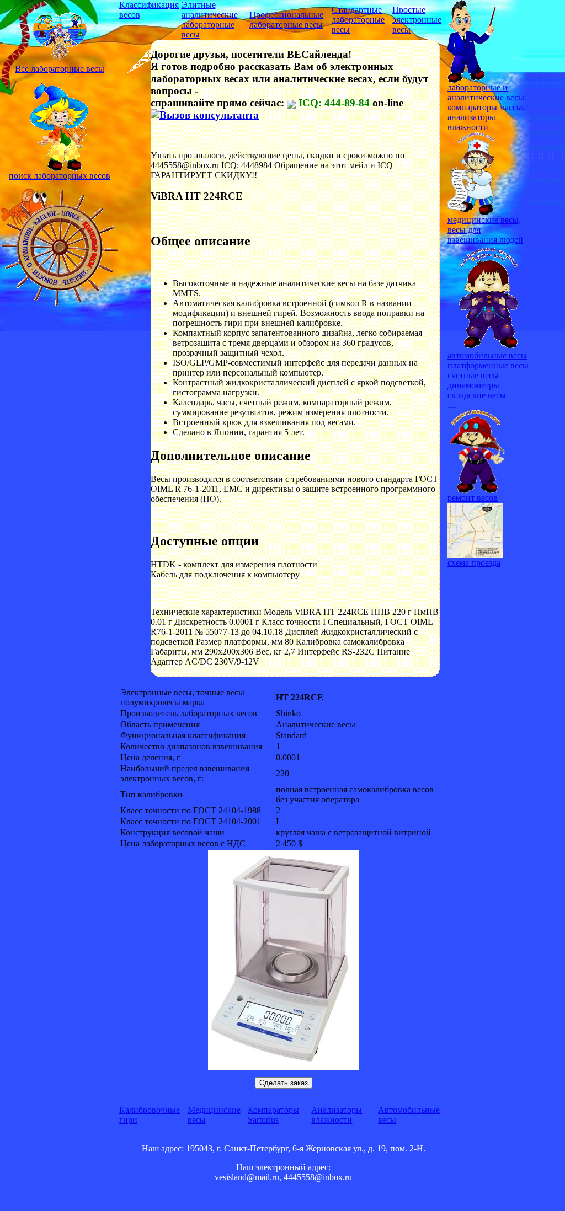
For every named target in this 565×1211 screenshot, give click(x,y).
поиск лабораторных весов (59, 175)
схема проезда (473, 562)
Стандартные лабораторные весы (358, 19)
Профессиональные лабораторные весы (286, 19)
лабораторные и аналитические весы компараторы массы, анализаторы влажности (486, 107)
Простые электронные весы (416, 19)
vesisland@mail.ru (247, 1177)
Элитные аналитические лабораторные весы (210, 19)
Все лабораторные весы (59, 68)
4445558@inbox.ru (318, 1177)
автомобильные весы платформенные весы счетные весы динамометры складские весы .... (488, 380)
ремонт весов (472, 497)
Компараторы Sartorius (273, 1114)
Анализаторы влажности (336, 1114)
